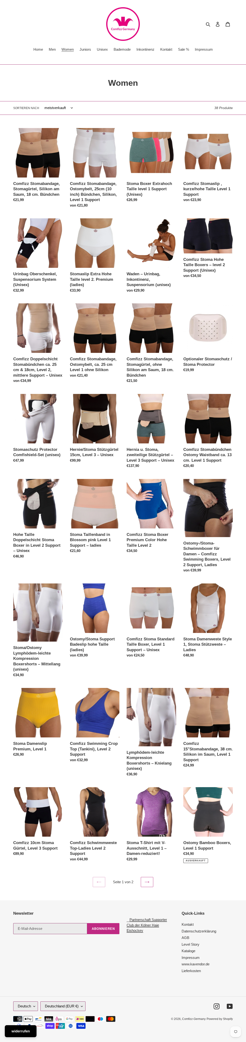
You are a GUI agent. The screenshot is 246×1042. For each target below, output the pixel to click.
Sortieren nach (26, 108)
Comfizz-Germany (194, 1019)
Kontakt (188, 924)
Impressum (191, 958)
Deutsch (24, 1006)
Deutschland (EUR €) (62, 1006)
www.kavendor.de (195, 964)
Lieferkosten (191, 971)
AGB (185, 938)
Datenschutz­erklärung (199, 931)
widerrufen (21, 1031)
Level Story (190, 944)
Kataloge (188, 951)
